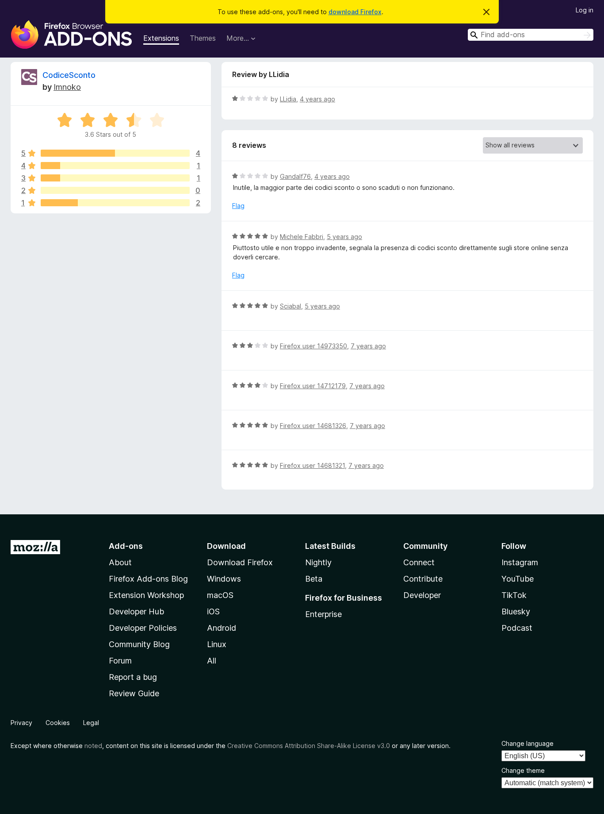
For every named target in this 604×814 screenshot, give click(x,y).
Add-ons (126, 546)
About (120, 562)
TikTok (514, 595)
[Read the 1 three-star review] (115, 177)
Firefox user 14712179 (313, 386)
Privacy (21, 722)
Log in (584, 10)
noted (93, 745)
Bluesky (515, 611)
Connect (419, 562)
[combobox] (530, 35)
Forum (120, 660)
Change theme (523, 770)
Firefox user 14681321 (312, 465)
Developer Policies (143, 628)
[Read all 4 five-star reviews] (115, 153)
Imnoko (67, 87)
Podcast (516, 628)
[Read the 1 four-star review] (115, 165)
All (211, 660)
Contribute (423, 578)
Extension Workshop (146, 595)
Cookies (58, 722)
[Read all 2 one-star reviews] (115, 202)
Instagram (519, 562)
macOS (220, 595)
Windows (224, 578)
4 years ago (317, 99)
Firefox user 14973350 (313, 346)
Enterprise (323, 614)
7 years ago (368, 346)
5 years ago (344, 236)
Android (221, 628)
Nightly (318, 562)
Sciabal (290, 306)
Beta (313, 578)
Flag (238, 205)
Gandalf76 (295, 176)
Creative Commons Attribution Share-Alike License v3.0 (308, 745)
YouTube (517, 578)
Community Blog (139, 644)
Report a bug (133, 677)
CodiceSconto (69, 75)
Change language (527, 743)
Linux (216, 644)
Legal (91, 722)
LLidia (288, 99)
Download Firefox (240, 562)
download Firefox (355, 11)
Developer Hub (136, 611)
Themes (203, 38)
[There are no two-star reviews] (115, 190)
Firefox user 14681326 (313, 425)
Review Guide (134, 693)
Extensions (161, 38)
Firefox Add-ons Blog (148, 578)
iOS (213, 611)
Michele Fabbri (301, 236)
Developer (422, 595)
